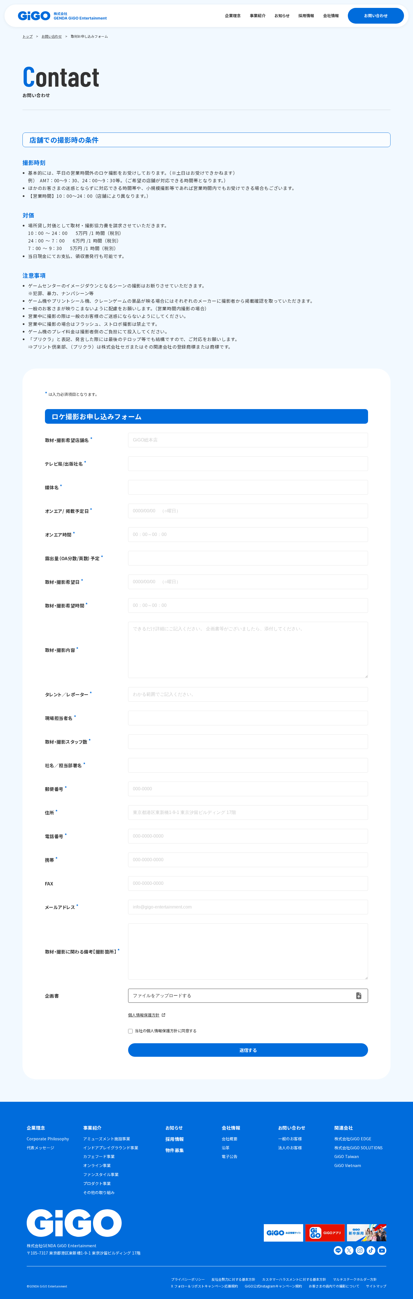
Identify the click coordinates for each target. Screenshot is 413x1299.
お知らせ (174, 1127)
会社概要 (229, 1138)
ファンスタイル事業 (101, 1174)
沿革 (226, 1147)
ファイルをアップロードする (162, 995)
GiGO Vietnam (347, 1165)
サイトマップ (376, 1286)
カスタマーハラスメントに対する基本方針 (294, 1279)
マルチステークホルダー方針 (355, 1279)
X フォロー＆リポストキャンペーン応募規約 (204, 1286)
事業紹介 (92, 1127)
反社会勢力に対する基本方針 (233, 1279)
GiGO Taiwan (346, 1156)
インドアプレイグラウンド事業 (110, 1147)
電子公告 (229, 1156)
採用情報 (174, 1139)
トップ (27, 36)
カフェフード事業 (99, 1156)
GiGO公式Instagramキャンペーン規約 (273, 1286)
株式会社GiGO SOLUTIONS (358, 1147)
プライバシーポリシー (188, 1279)
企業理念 (36, 1127)
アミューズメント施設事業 (106, 1138)
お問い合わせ (52, 36)
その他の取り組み (99, 1192)
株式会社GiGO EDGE (352, 1138)
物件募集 (174, 1150)
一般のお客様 (290, 1138)
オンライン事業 (97, 1165)
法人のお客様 (290, 1147)
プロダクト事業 (97, 1183)
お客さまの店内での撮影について (334, 1286)
